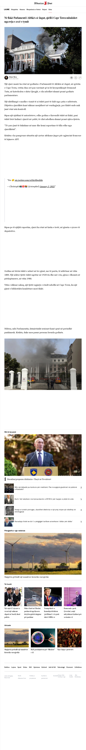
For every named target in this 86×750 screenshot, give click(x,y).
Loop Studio (71, 676)
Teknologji (61, 667)
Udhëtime (78, 667)
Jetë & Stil (52, 667)
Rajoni (44, 9)
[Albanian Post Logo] (43, 3)
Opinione (36, 667)
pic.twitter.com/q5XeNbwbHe (29, 180)
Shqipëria (14, 9)
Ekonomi (69, 667)
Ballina (7, 667)
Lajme (6, 9)
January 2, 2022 (47, 186)
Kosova (22, 9)
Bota (50, 9)
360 (30, 667)
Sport (19, 667)
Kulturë (44, 667)
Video (25, 667)
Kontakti (55, 676)
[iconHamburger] (5, 3)
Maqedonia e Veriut (34, 9)
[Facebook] (71, 77)
